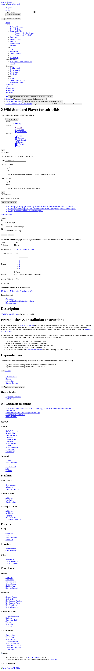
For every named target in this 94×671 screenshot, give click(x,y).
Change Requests (12, 383)
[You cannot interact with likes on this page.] (3, 371)
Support (8, 460)
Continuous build (12, 620)
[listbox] (47, 176)
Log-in (8, 10)
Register (8, 8)
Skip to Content (6, 2)
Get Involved (15, 68)
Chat (7, 469)
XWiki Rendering (12, 561)
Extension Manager (27, 325)
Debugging (10, 624)
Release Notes (11, 439)
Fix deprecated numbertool (15, 415)
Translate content (12, 641)
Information (21, 144)
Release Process (11, 597)
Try (7, 86)
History (20, 142)
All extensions (11, 548)
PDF (7, 170)
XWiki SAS (53, 659)
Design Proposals (12, 607)
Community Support (17, 80)
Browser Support (12, 588)
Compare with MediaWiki (24, 35)
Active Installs (15, 43)
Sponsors (9, 471)
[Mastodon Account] (7, 668)
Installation (9, 500)
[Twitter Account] (14, 668)
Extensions (14, 51)
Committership (11, 584)
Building (9, 618)
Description (10, 299)
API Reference (11, 517)
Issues (14, 291)
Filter (3, 160)
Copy (19, 123)
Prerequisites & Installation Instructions (20, 301)
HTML (8, 184)
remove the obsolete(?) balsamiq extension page (23, 413)
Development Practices (14, 601)
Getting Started (11, 485)
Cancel (10, 235)
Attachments (21, 140)
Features (9, 535)
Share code (10, 649)
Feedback (13, 74)
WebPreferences (11, 417)
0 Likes (8, 371)
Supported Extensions (13, 397)
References (14, 41)
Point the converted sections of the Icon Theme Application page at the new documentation (38, 408)
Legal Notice (10, 450)
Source (19, 136)
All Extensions (11, 399)
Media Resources (12, 448)
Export (19, 128)
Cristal (12, 64)
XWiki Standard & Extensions (21, 62)
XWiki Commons (12, 563)
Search (8, 12)
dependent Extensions (34, 350)
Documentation (11, 462)
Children (20, 138)
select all (4, 215)
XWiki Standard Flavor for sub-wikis (19, 104)
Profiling (9, 626)
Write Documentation (13, 643)
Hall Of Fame (10, 586)
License (13, 45)
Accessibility (10, 452)
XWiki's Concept (16, 27)
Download (9, 84)
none (10, 215)
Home (8, 23)
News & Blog (15, 29)
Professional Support (17, 82)
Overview (9, 533)
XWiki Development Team (24, 249)
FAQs (12, 78)
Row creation (10, 411)
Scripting (9, 515)
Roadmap (13, 37)
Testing (8, 622)
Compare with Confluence (24, 33)
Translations (14, 72)
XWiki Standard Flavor (14, 101)
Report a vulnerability (13, 647)
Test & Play (10, 637)
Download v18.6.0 (26, 291)
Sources (6, 291)
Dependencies (11, 303)
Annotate (20, 130)
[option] (49, 171)
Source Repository (12, 616)
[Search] (34, 12)
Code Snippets (15, 54)
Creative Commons (34, 657)
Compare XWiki (16, 31)
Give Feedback (11, 639)
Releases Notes (15, 39)
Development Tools (13, 603)
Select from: (9, 202)
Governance (10, 580)
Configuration (11, 502)
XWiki (12, 49)
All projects (14, 58)
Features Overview (12, 489)
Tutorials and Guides (13, 519)
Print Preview (22, 132)
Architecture (10, 513)
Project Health (11, 582)
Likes (19, 146)
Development (15, 70)
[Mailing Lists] (16, 668)
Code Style (10, 599)
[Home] (7, 97)
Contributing (10, 635)
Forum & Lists (11, 467)
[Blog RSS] (19, 668)
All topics (9, 487)
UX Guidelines (11, 605)
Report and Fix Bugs (13, 645)
